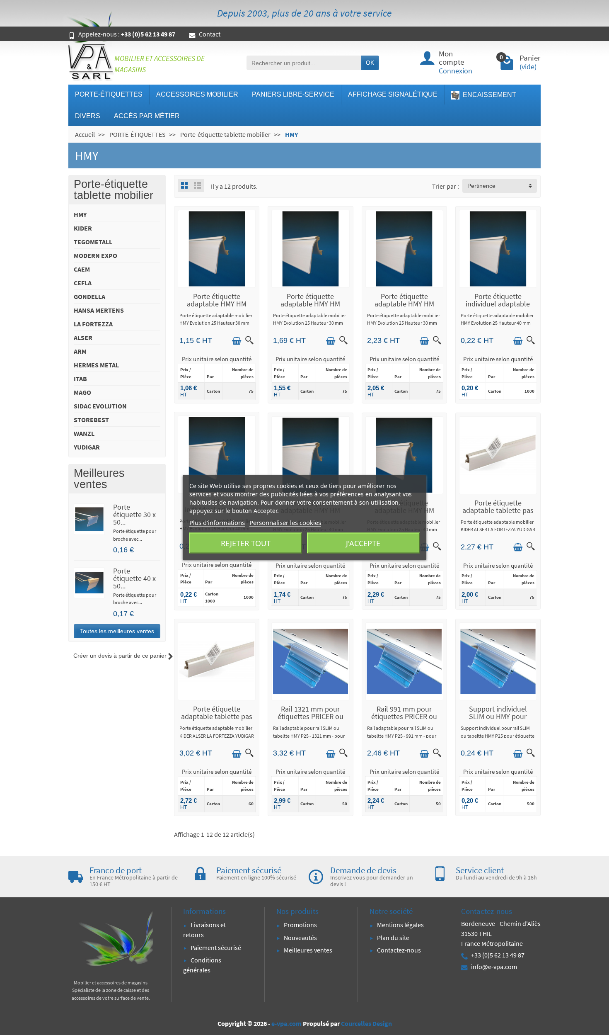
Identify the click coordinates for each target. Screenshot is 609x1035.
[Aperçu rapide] (249, 340)
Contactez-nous (399, 950)
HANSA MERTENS (99, 310)
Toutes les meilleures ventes (117, 631)
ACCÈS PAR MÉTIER (147, 115)
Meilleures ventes (308, 950)
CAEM (82, 269)
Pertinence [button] (481, 185)
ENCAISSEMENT (488, 94)
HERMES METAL (96, 365)
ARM (80, 351)
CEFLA (83, 283)
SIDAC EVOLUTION (100, 406)
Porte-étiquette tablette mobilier (113, 190)
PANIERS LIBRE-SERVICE (293, 94)
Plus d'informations (217, 522)
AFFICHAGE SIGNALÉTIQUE (392, 94)
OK (370, 62)
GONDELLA (89, 296)
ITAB (80, 378)
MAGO (82, 392)
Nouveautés (300, 937)
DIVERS (87, 115)
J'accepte (363, 543)
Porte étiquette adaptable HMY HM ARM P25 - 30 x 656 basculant (217, 307)
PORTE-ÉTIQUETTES (109, 94)
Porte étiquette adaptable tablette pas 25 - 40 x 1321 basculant (216, 720)
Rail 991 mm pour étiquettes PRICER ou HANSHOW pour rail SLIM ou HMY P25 (404, 720)
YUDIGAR (87, 447)
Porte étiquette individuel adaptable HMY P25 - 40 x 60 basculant (498, 307)
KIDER (83, 228)
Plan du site (393, 937)
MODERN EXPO (95, 255)
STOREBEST (91, 419)
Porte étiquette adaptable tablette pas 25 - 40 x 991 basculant (498, 510)
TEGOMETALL (93, 242)
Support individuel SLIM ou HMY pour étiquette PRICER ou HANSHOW (497, 720)
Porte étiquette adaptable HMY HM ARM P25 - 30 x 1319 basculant (404, 307)
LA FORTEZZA (93, 324)
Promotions (300, 925)
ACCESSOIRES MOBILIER (197, 94)
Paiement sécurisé (216, 947)
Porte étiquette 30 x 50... (134, 514)
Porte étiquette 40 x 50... (134, 578)
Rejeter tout (246, 543)
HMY (80, 214)
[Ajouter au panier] (237, 340)
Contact (209, 34)
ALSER (83, 337)
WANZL (84, 433)
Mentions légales (400, 925)
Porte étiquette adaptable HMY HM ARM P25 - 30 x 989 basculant (310, 307)
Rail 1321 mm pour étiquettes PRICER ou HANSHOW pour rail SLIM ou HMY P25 (310, 720)
